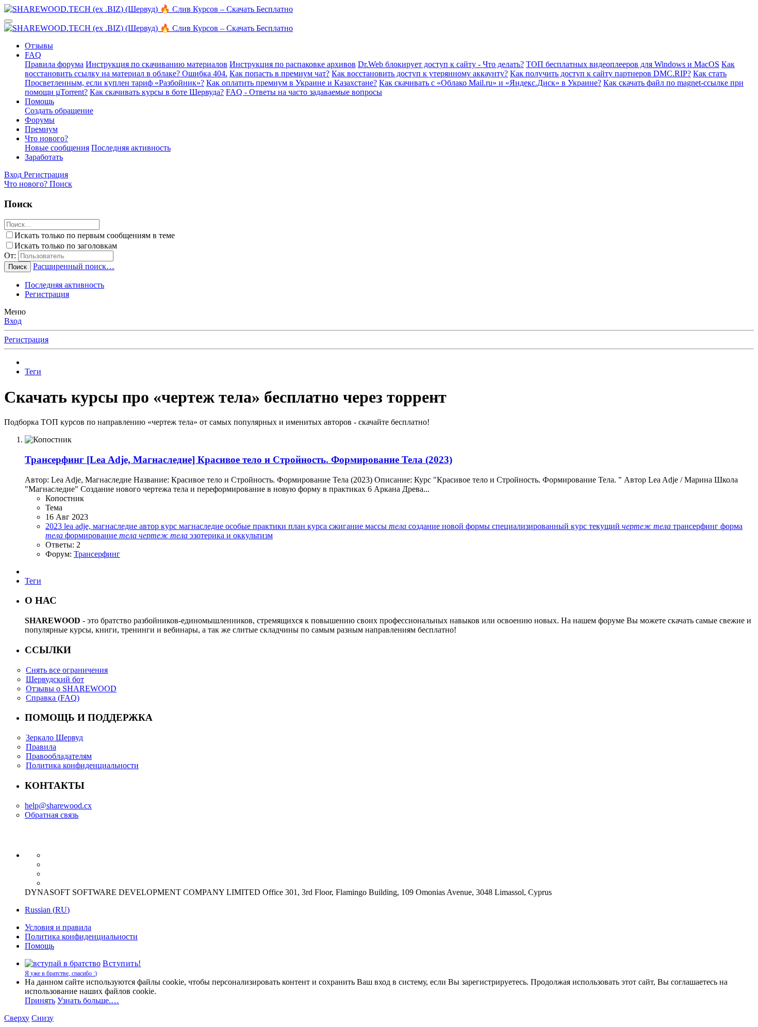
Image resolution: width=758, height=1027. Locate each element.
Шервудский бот (55, 679)
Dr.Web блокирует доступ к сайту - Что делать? (441, 64)
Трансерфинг (97, 554)
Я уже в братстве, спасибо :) (61, 973)
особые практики (256, 526)
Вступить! (122, 963)
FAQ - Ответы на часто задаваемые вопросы (304, 92)
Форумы (40, 119)
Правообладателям (59, 756)
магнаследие (202, 526)
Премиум (41, 129)
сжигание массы (367, 526)
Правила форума (54, 64)
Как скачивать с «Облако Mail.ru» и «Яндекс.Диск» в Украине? (490, 82)
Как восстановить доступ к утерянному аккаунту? (420, 73)
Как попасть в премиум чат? (279, 73)
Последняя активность (131, 147)
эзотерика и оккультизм (231, 535)
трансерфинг (696, 526)
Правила (41, 746)
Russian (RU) (47, 909)
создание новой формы (450, 526)
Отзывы (39, 45)
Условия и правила (58, 927)
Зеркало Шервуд (54, 737)
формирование (101, 535)
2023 (54, 526)
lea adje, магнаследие (101, 526)
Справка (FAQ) (52, 697)
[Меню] (8, 21)
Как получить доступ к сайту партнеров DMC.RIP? (600, 73)
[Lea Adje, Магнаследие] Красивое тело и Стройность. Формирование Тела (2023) (238, 459)
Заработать (44, 157)
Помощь (39, 101)
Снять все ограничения (67, 670)
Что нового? (46, 138)
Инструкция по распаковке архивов (292, 64)
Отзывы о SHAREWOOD (71, 688)
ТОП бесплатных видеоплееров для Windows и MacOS (622, 64)
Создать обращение (59, 110)
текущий (630, 526)
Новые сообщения (57, 147)
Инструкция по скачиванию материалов (156, 64)
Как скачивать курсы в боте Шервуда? (157, 92)
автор (150, 526)
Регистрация (47, 294)
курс (170, 526)
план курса (308, 526)
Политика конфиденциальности (82, 765)
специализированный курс (540, 526)
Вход (13, 321)
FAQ (33, 55)
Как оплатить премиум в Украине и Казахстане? (291, 82)
